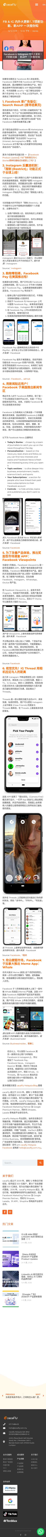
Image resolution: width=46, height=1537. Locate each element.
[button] (36, 4)
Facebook (16, 379)
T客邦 (24, 955)
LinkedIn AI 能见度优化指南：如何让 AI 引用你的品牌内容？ (32, 1276)
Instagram (16, 268)
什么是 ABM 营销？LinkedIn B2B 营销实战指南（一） (32, 1236)
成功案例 (20, 1455)
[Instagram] (10, 1212)
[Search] (40, 1163)
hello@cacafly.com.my (30, 1148)
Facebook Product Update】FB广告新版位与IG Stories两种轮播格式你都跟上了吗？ (20, 158)
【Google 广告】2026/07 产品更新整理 (31, 1295)
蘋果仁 (31, 1043)
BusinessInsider (18, 1043)
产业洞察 (20, 1459)
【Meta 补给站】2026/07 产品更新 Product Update (29, 1256)
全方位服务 (7, 1455)
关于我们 (34, 1455)
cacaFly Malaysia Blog (27, 1085)
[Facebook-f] (4, 1212)
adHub (26, 379)
